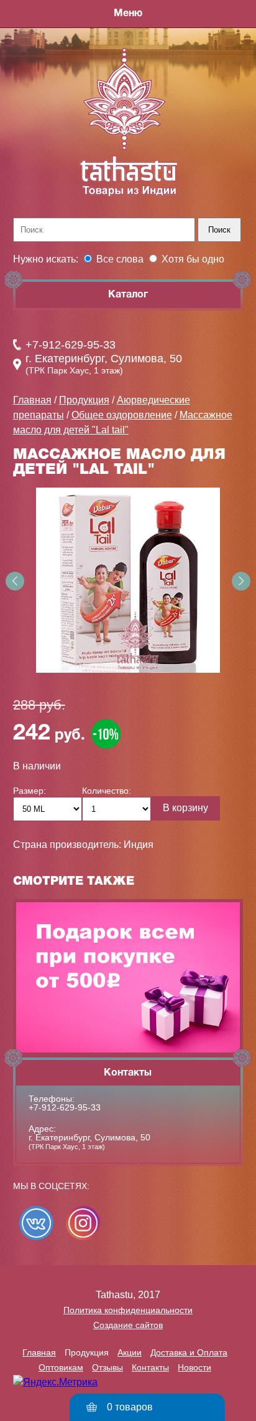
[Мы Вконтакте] (36, 1223)
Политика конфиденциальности (128, 1310)
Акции (129, 1352)
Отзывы (107, 1367)
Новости (194, 1367)
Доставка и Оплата (188, 1352)
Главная (32, 400)
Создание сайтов (128, 1325)
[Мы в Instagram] (83, 1223)
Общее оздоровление (121, 415)
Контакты (150, 1367)
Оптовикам (61, 1367)
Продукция (84, 400)
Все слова (120, 259)
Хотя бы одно (193, 259)
